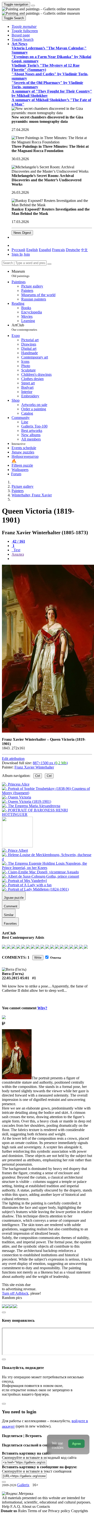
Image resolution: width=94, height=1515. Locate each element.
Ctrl (37, 776)
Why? (42, 1008)
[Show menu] (33, 5)
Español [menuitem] (45, 250)
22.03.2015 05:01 (15, 978)
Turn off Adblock (15, 1293)
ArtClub (24, 327)
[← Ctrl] (47, 814)
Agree (76, 1443)
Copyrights (79, 1511)
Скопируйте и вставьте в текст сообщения (36, 1471)
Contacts (43, 1506)
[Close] (49, 264)
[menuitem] (84, 250)
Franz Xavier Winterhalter (34, 767)
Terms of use (38, 1511)
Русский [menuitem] (18, 250)
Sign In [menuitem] (17, 254)
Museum (20, 273)
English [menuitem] (32, 250)
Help (6, 1506)
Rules (23, 1511)
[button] (24, 26)
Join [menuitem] (27, 254)
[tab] (18, 541)
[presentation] (52, 559)
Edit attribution (13, 759)
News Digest (22, 233)
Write (37, 957)
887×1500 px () (50, 763)
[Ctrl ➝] (15, 850)
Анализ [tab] (18, 554)
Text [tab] (16, 550)
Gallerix (23, 1485)
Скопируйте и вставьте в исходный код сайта (39, 1458)
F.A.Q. (16, 1506)
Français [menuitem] (58, 250)
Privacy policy (59, 1511)
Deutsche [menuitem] (73, 250)
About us (29, 1506)
